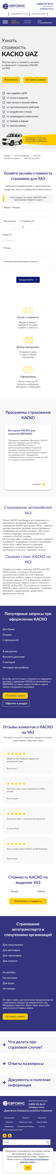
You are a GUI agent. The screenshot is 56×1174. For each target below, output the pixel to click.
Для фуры (8, 983)
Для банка (9, 629)
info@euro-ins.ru (46, 9)
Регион (7, 248)
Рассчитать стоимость (28, 901)
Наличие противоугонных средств (20, 262)
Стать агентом (15, 22)
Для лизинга (10, 961)
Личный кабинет (27, 22)
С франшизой (11, 640)
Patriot (41, 891)
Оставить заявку (35, 80)
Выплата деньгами (14, 657)
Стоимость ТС (28, 221)
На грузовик (10, 978)
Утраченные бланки (25, 1126)
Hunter (15, 891)
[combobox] (9, 227)
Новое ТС (7, 235)
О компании (9, 1118)
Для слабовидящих (45, 22)
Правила (9, 1122)
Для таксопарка (12, 955)
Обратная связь (39, 14)
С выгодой (9, 662)
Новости (25, 1118)
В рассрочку (10, 651)
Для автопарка (11, 950)
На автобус (9, 972)
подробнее (37, 484)
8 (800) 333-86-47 (45, 5)
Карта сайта (42, 1122)
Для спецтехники (13, 945)
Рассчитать (11, 80)
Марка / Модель (12, 208)
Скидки (7, 635)
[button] (37, 225)
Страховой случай (19, 14)
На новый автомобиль (16, 667)
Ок (28, 1167)
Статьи (42, 1126)
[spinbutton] (29, 227)
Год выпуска (10, 221)
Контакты (42, 1118)
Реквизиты (9, 1126)
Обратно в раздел (16, 703)
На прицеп (9, 988)
